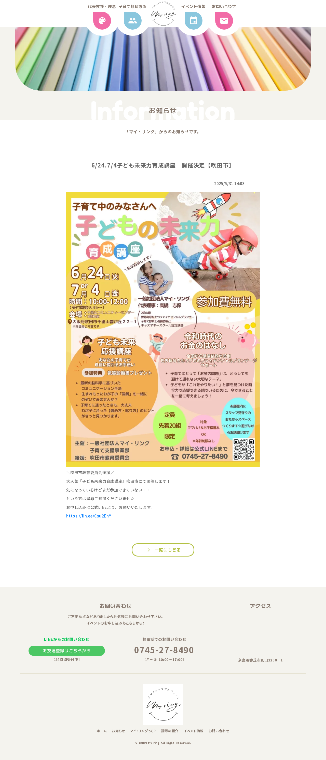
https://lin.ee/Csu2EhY (88, 515)
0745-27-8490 (164, 650)
